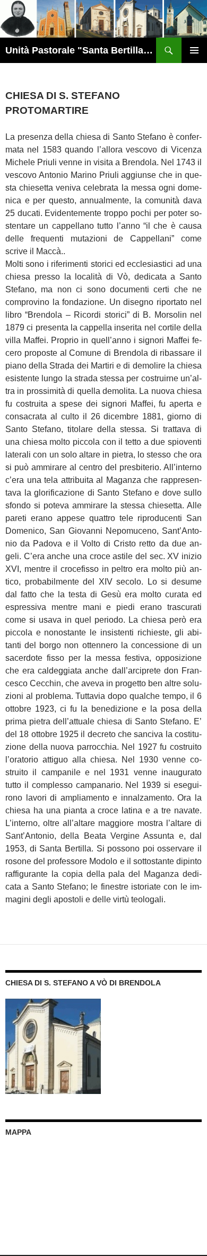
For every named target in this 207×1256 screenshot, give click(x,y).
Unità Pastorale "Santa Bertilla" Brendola (80, 50)
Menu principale (194, 50)
